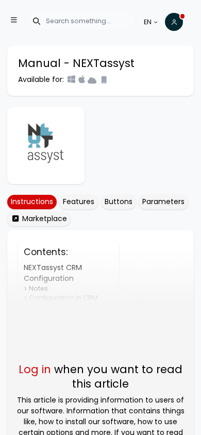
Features (78, 201)
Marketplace (43, 218)
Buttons (118, 201)
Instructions (32, 201)
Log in (35, 369)
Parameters (163, 201)
